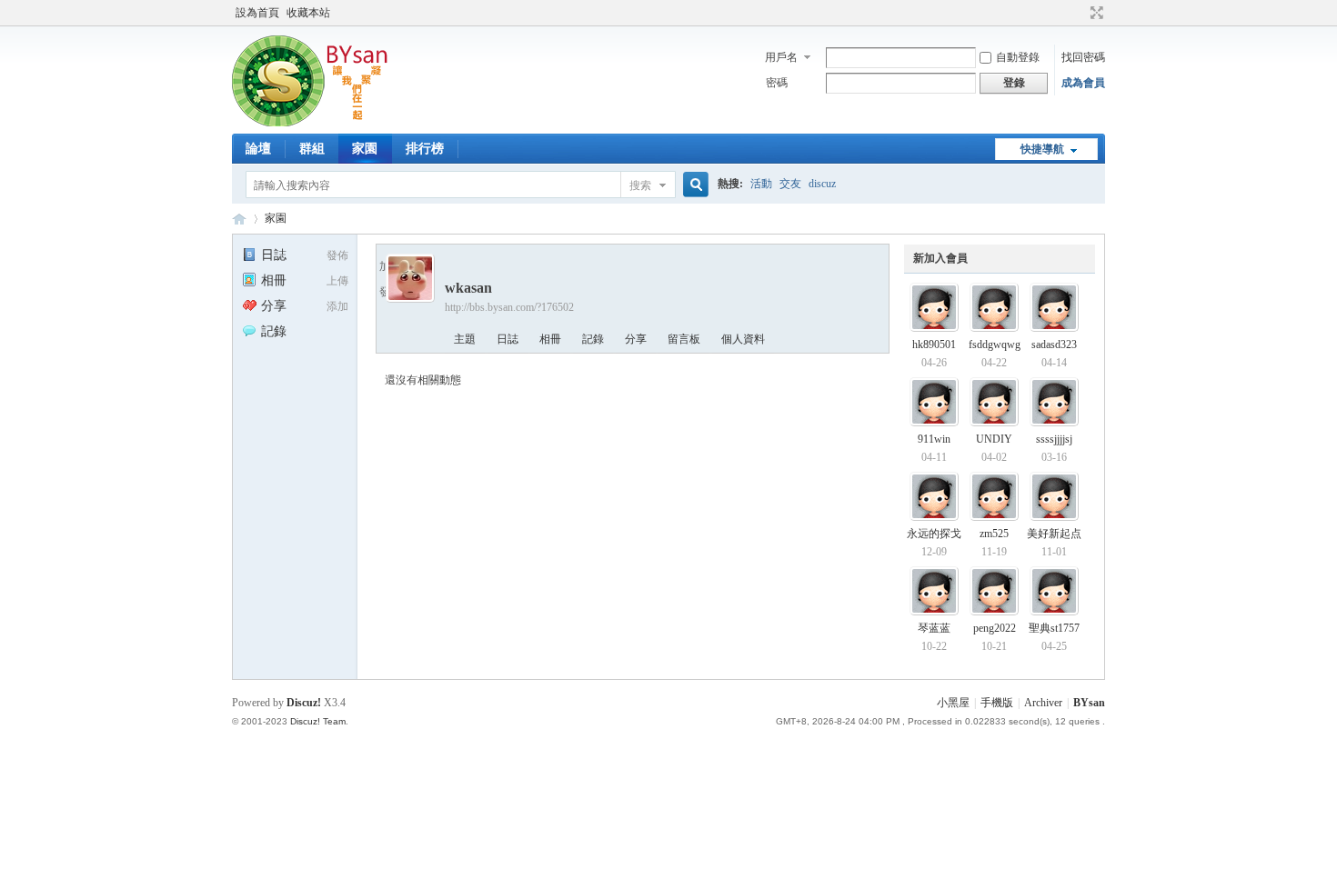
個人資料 (743, 339)
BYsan (239, 218)
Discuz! (303, 702)
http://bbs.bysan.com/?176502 (509, 307)
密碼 (777, 82)
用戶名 (781, 57)
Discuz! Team (318, 721)
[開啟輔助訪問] (1079, 13)
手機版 (996, 702)
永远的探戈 (934, 533)
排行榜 (425, 148)
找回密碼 (1083, 57)
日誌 (273, 255)
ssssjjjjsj (1054, 439)
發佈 (337, 255)
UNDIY (994, 439)
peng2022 (994, 628)
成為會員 (1083, 82)
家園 (364, 148)
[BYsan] (316, 122)
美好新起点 (1054, 533)
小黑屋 (953, 702)
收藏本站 (308, 12)
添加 (337, 306)
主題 (465, 339)
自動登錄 (1018, 57)
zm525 (994, 533)
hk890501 (934, 344)
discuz (822, 183)
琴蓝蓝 (934, 628)
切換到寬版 (1094, 13)
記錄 (273, 331)
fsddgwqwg (994, 344)
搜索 (640, 185)
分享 (273, 306)
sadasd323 (1054, 344)
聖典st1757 (1054, 628)
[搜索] (693, 185)
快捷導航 (1042, 149)
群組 (312, 148)
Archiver (1043, 702)
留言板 (684, 339)
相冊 (273, 280)
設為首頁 (257, 12)
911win (934, 439)
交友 (790, 183)
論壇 (258, 148)
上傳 (337, 281)
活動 (761, 183)
